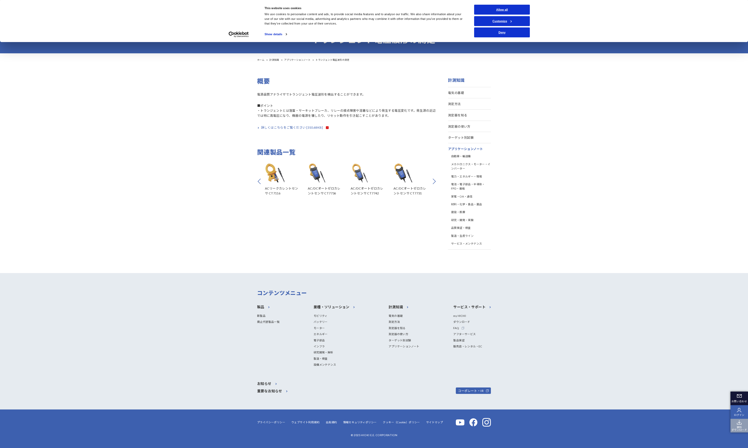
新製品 (261, 315)
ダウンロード (461, 321)
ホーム (260, 59)
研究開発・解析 (323, 352)
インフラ (319, 346)
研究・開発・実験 (462, 220)
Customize (499, 21)
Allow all (502, 9)
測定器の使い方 (459, 126)
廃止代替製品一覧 (268, 321)
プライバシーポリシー (271, 422)
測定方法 (454, 104)
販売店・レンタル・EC (467, 346)
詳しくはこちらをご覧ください (292, 127)
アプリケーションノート (297, 59)
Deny (501, 32)
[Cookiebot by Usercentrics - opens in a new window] (239, 34)
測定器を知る (457, 115)
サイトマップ (434, 422)
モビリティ (320, 315)
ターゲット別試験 (461, 137)
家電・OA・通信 (461, 196)
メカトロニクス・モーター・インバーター (470, 166)
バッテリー (321, 321)
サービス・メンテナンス (466, 243)
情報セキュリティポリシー (360, 422)
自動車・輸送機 (461, 156)
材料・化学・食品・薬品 (466, 204)
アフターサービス (464, 334)
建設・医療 (458, 212)
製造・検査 (321, 358)
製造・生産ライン (462, 235)
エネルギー (321, 334)
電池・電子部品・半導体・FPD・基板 (468, 186)
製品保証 (459, 340)
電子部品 (319, 340)
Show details (273, 34)
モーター (319, 328)
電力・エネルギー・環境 (466, 176)
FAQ (456, 328)
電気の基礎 (456, 93)
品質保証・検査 (461, 227)
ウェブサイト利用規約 (305, 422)
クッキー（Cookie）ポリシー (401, 422)
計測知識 (274, 59)
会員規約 (331, 422)
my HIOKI (459, 315)
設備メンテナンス (325, 364)
